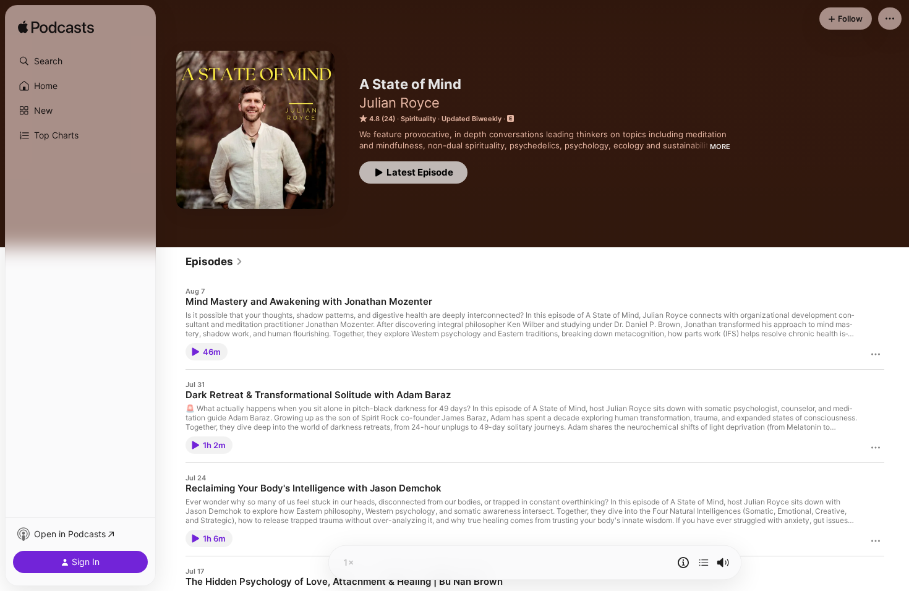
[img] (56, 28)
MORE (720, 146)
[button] (80, 61)
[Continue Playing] (703, 562)
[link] (214, 261)
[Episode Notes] (683, 562)
